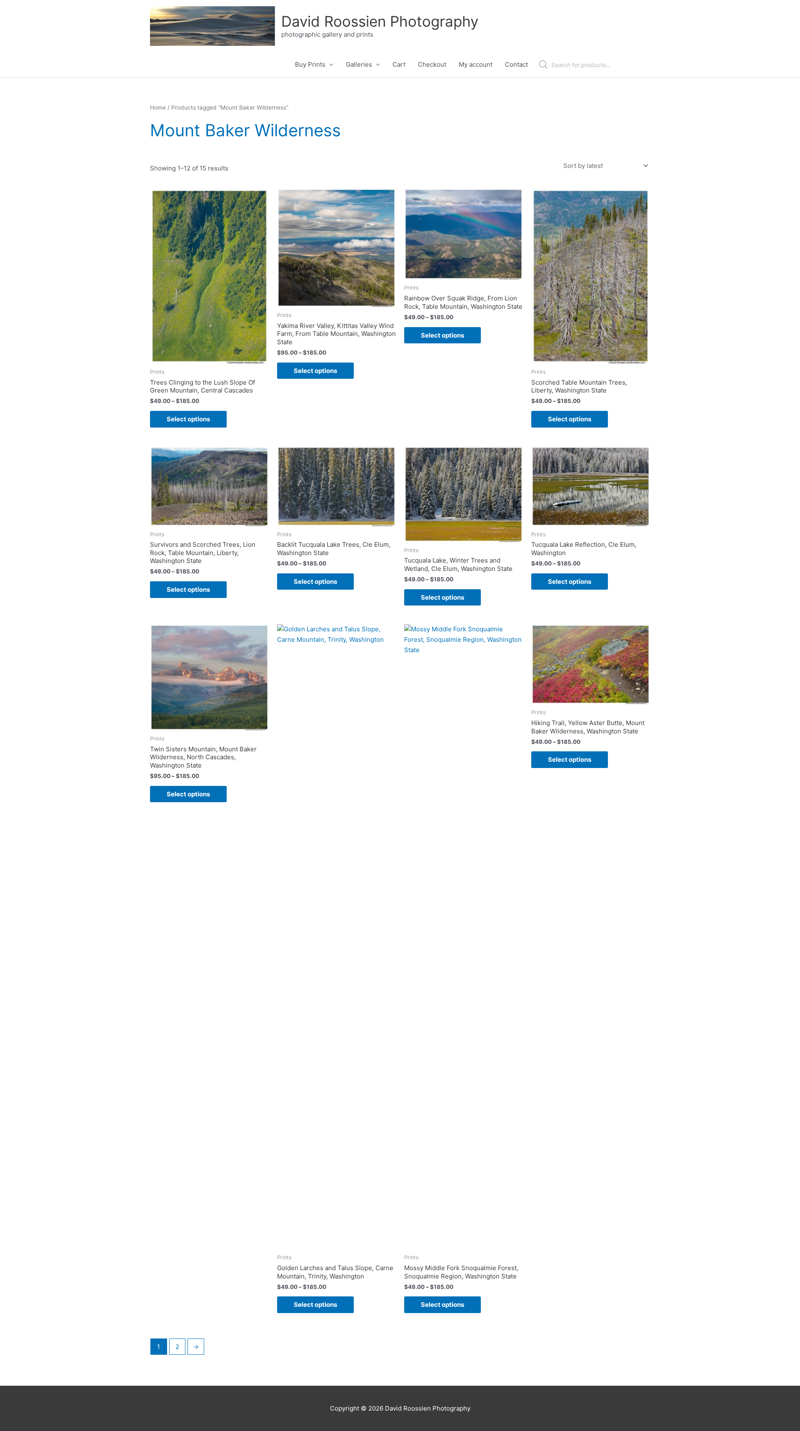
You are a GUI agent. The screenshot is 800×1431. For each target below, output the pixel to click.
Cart (398, 64)
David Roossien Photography (379, 21)
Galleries (359, 64)
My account (475, 64)
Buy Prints (310, 64)
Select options (188, 419)
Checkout (432, 64)
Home (158, 107)
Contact (516, 64)
